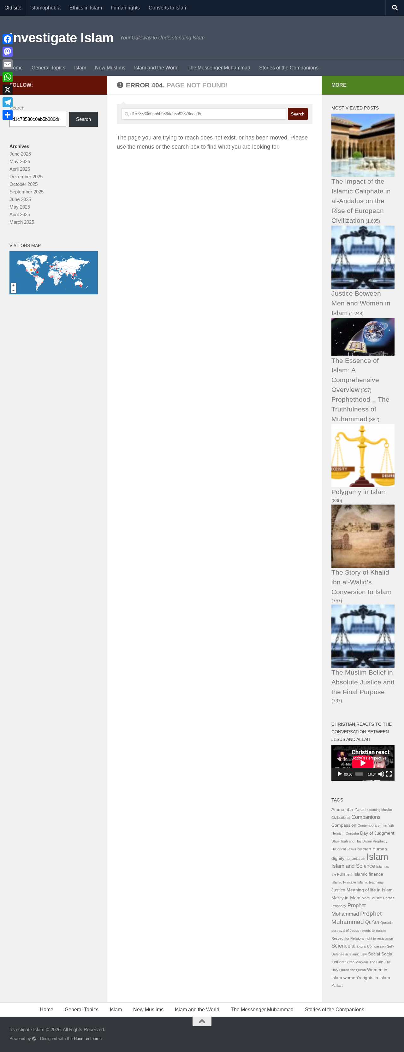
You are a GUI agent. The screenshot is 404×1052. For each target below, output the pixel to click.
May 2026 (19, 161)
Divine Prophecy (375, 841)
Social (374, 954)
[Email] (7, 64)
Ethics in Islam (85, 7)
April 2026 (19, 169)
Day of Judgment (377, 833)
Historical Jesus (343, 849)
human (364, 849)
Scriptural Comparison (369, 946)
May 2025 (19, 207)
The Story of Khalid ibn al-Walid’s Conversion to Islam (361, 582)
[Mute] (381, 774)
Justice (338, 890)
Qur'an (372, 922)
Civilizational (340, 817)
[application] (363, 763)
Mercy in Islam (345, 897)
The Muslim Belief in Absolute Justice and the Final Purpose (363, 682)
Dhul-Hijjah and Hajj (346, 841)
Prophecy (338, 906)
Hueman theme (88, 1038)
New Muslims (110, 67)
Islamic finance (368, 874)
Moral (366, 898)
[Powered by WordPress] (34, 1039)
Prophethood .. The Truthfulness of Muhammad (360, 409)
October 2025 (23, 184)
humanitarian (355, 858)
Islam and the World (156, 67)
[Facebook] (7, 39)
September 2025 (26, 191)
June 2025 (20, 199)
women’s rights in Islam (366, 977)
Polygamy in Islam (359, 491)
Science (340, 946)
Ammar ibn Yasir (347, 809)
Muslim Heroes (383, 898)
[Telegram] (7, 102)
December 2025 (26, 176)
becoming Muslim (378, 810)
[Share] (7, 115)
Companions (366, 817)
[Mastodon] (7, 51)
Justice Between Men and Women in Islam (360, 303)
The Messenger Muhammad (218, 67)
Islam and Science (353, 866)
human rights (125, 7)
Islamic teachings (370, 882)
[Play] (339, 774)
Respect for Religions (347, 938)
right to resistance (379, 938)
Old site (12, 7)
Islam (80, 67)
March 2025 (21, 222)
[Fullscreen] (389, 774)
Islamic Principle (343, 882)
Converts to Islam (168, 7)
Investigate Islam (61, 37)
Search (16, 107)
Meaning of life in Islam (370, 890)
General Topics (48, 67)
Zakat (337, 985)
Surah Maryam (356, 962)
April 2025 (19, 214)
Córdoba (352, 833)
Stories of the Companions (288, 67)
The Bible (376, 962)
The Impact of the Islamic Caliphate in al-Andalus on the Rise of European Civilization (361, 201)
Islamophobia (45, 7)
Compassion (343, 825)
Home (16, 67)
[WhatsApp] (7, 77)
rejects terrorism (373, 930)
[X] (7, 89)
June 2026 (20, 154)
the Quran (358, 970)
